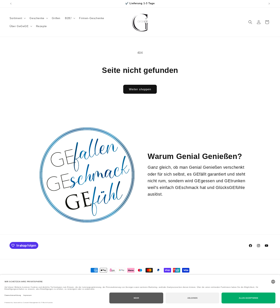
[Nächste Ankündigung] (269, 3)
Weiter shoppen (140, 89)
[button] (17, 18)
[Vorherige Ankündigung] (11, 3)
